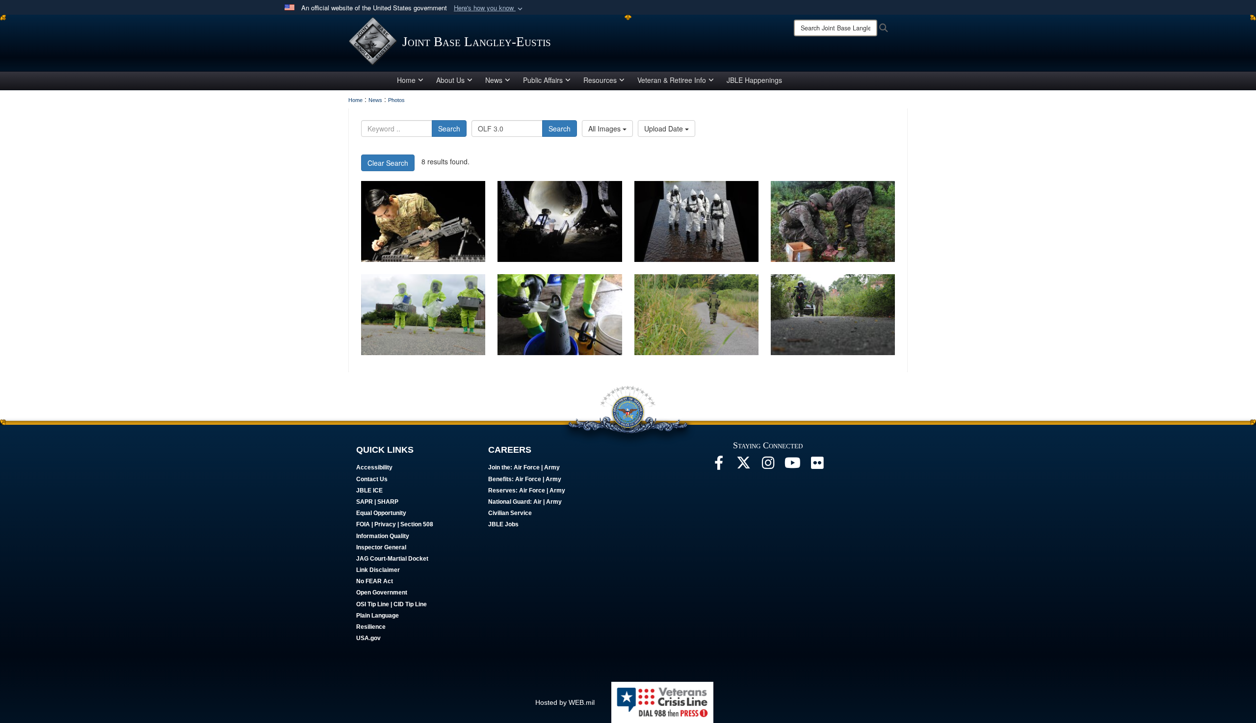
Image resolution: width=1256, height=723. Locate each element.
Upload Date (664, 128)
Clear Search (387, 163)
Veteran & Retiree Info (671, 80)
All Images (605, 128)
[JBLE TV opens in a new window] (792, 465)
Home (406, 80)
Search (449, 128)
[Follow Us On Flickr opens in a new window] (817, 465)
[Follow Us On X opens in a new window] (743, 465)
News (493, 80)
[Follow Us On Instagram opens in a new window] (768, 465)
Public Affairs (543, 80)
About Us (450, 80)
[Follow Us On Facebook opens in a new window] (718, 465)
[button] (489, 8)
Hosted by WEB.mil (565, 702)
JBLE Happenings (754, 80)
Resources (600, 80)
